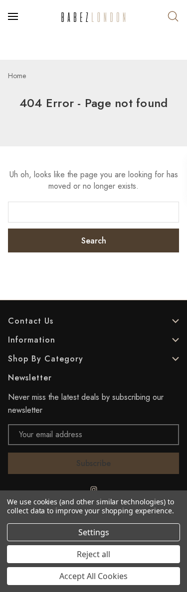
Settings (93, 532)
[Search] (173, 16)
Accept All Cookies (93, 576)
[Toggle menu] (14, 16)
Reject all (93, 554)
